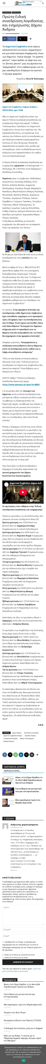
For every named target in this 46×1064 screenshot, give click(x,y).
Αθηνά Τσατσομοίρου (27, 738)
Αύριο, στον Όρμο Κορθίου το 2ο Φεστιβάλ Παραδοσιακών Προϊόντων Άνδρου (28, 780)
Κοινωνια (6, 806)
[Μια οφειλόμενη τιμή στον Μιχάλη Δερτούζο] (8, 803)
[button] (4, 3)
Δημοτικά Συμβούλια (16, 46)
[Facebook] (4, 754)
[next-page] (7, 811)
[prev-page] (3, 811)
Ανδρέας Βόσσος (8, 741)
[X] (10, 754)
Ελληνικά (29, 2)
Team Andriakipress (12, 33)
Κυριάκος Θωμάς (30, 735)
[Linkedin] (21, 754)
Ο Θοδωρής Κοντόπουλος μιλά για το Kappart (23, 1028)
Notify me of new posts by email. (16, 958)
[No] (43, 1054)
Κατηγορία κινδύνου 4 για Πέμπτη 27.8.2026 (22, 1020)
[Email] (26, 754)
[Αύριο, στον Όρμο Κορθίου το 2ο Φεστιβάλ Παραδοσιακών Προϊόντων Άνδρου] (8, 780)
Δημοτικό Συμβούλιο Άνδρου (12, 735)
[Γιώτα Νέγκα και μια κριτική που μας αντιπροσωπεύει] (8, 791)
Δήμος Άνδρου (17, 733)
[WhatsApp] (15, 754)
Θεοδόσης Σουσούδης (31, 733)
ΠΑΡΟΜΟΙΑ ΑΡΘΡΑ (14, 766)
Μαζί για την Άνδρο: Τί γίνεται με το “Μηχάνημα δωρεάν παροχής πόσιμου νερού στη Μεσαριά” (22, 1038)
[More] (30, 38)
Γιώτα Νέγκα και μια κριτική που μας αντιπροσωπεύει (19, 995)
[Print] (31, 754)
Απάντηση (14, 870)
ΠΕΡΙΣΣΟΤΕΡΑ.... (12, 770)
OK (24, 1060)
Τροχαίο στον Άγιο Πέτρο (15, 1012)
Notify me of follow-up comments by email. (20, 955)
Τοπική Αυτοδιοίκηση (10, 738)
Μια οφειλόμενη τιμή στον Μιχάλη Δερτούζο (23, 1005)
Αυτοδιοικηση (16, 12)
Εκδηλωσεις (6, 783)
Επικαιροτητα (6, 12)
